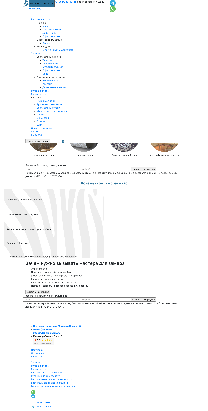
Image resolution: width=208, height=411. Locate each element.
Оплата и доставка (41, 128)
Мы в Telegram (43, 406)
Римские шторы (40, 90)
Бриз (45, 73)
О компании (43, 117)
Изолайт (47, 83)
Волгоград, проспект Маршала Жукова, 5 (57, 326)
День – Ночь (49, 32)
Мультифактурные (52, 66)
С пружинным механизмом (57, 49)
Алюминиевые (50, 80)
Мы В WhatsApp (44, 402)
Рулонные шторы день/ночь (46, 372)
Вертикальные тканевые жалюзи (49, 382)
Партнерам (43, 114)
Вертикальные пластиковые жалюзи (51, 379)
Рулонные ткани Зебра (49, 104)
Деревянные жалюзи (54, 87)
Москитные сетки (41, 94)
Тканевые (47, 60)
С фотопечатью (51, 36)
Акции (34, 131)
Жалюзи (35, 53)
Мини (45, 26)
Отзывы (41, 121)
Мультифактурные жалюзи (52, 111)
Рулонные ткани (46, 100)
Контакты (36, 134)
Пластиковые (50, 63)
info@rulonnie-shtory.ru (46, 332)
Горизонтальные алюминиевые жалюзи (53, 386)
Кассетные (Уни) (51, 29)
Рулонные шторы (40, 19)
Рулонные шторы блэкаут (45, 375)
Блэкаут (47, 43)
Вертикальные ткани (48, 107)
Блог (39, 124)
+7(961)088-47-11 (65, 1)
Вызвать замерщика (41, 3)
